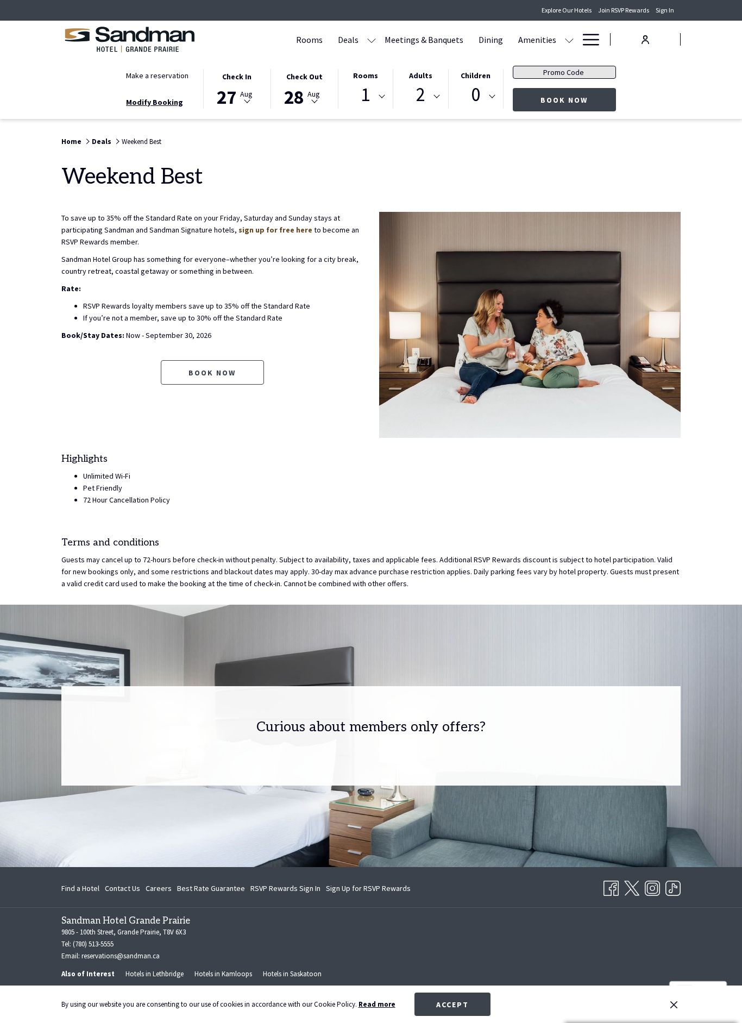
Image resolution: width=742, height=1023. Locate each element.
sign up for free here (275, 230)
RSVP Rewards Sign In (285, 890)
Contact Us (122, 888)
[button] (237, 88)
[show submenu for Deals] (371, 39)
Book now (578, 100)
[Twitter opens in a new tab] (631, 886)
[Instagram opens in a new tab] (652, 886)
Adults (420, 75)
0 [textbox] (475, 94)
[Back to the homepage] (129, 39)
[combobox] (365, 96)
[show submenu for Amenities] (569, 39)
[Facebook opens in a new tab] (611, 886)
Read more (377, 1004)
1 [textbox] (365, 94)
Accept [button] (452, 1004)
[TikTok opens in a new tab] (673, 886)
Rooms (365, 75)
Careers (159, 890)
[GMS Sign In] (645, 39)
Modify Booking (154, 102)
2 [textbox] (420, 94)
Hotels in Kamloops (223, 973)
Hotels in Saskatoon (292, 973)
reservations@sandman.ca (120, 956)
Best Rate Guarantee (211, 888)
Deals (101, 141)
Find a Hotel (80, 888)
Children (476, 75)
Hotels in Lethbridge (154, 973)
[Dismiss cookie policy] (674, 1004)
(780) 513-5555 (93, 944)
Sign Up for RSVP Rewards (368, 890)
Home (71, 141)
